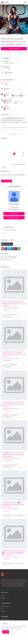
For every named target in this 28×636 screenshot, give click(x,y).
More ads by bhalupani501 (10, 257)
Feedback (3, 611)
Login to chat (13, 213)
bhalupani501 (14, 204)
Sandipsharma (6, 310)
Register (3, 598)
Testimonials (4, 606)
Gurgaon (3, 167)
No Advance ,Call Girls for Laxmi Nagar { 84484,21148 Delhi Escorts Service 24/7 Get (13, 454)
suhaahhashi (6, 511)
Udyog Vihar (19, 44)
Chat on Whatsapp (14, 48)
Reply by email (13, 218)
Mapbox (17, 164)
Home (2, 44)
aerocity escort (5, 578)
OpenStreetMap (23, 164)
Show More (13, 134)
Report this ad (7, 259)
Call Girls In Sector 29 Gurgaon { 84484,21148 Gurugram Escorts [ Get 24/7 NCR (13, 304)
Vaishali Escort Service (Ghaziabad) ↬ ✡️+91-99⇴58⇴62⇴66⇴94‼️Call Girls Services (13, 553)
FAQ (2, 609)
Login (2, 595)
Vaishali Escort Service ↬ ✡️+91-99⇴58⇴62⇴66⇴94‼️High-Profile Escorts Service (13, 505)
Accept (6, 632)
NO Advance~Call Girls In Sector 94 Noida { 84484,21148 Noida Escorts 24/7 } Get (13, 404)
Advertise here (5, 619)
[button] (23, 152)
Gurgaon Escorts (10, 44)
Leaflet (13, 164)
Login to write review (6, 181)
